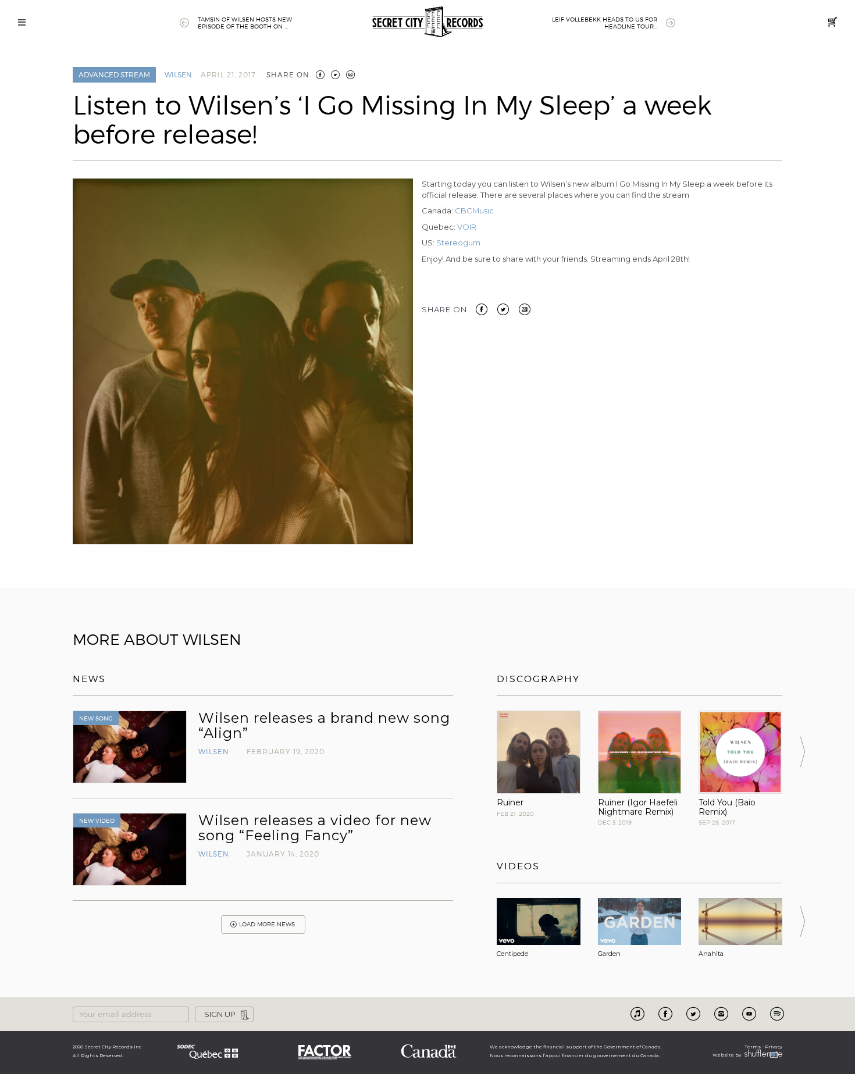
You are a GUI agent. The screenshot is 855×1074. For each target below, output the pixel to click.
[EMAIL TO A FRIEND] (350, 74)
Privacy (773, 1047)
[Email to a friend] (525, 308)
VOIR (466, 226)
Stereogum (458, 242)
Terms (752, 1047)
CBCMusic (474, 210)
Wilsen (178, 74)
